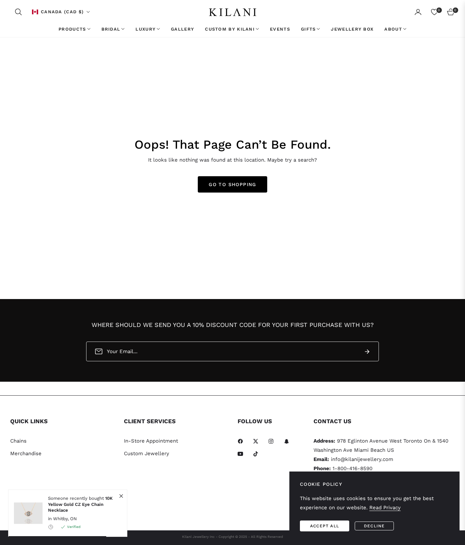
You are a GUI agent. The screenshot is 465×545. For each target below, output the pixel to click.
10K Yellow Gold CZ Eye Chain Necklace (80, 504)
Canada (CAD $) (62, 11)
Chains (18, 441)
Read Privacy (385, 508)
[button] (18, 12)
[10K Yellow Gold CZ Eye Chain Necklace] (26, 513)
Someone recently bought (80, 504)
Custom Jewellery (146, 453)
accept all (324, 526)
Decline (374, 526)
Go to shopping (232, 184)
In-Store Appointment (151, 441)
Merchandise (26, 453)
